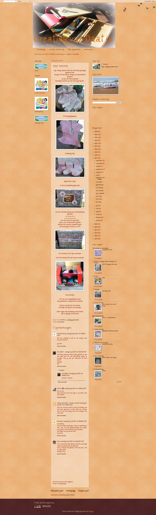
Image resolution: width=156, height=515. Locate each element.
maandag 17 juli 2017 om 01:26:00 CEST (72, 404)
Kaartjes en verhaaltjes (101, 248)
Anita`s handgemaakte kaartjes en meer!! (105, 262)
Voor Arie (98, 202)
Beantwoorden (61, 346)
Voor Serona (99, 191)
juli (97, 175)
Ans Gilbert (60, 352)
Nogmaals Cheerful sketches (110, 331)
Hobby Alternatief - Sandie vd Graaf (68, 403)
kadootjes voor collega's (100, 178)
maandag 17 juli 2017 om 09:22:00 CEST (72, 441)
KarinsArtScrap (61, 334)
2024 (96, 138)
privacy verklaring (56, 49)
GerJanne (60, 421)
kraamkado (60, 322)
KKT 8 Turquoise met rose (109, 264)
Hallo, (103, 278)
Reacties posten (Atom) (67, 495)
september (99, 169)
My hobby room (106, 291)
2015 (96, 227)
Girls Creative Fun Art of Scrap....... (109, 305)
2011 (96, 239)
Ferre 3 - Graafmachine (109, 318)
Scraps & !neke (98, 303)
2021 (96, 146)
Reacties (61, 370)
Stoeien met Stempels (101, 343)
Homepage (41, 49)
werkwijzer (88, 49)
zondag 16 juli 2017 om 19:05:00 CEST (71, 335)
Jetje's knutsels (99, 329)
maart (98, 215)
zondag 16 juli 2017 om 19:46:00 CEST (75, 389)
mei (97, 209)
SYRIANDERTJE (99, 316)
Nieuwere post (57, 491)
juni (97, 206)
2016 (96, 224)
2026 (96, 132)
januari (98, 220)
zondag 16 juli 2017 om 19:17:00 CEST (75, 352)
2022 (96, 143)
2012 (96, 236)
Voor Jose (99, 196)
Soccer (104, 371)
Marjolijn (97, 290)
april (97, 212)
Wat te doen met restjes (109, 358)
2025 (96, 135)
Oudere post (83, 491)
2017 (96, 158)
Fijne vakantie (100, 193)
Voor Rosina (99, 188)
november (99, 164)
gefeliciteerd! (99, 185)
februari (98, 218)
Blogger (91, 511)
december (99, 161)
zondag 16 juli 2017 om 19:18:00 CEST (72, 374)
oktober (98, 166)
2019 (96, 152)
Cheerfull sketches (107, 344)
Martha (59, 389)
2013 (96, 233)
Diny (58, 441)
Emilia (96, 276)
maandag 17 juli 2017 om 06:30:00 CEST (75, 421)
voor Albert (99, 182)
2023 (96, 140)
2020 (96, 149)
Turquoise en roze (107, 250)
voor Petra (99, 199)
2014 (96, 230)
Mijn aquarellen (74, 49)
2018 (96, 155)
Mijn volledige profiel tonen (110, 67)
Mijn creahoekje (99, 356)
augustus (99, 172)
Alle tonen (119, 382)
